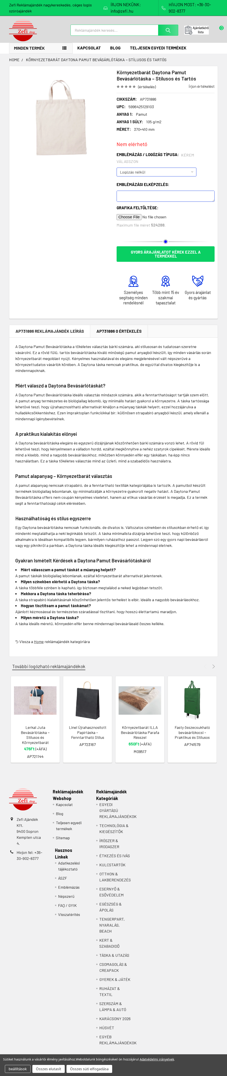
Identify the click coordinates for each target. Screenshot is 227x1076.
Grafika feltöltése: (137, 207)
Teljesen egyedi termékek (158, 47)
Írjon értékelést (202, 86)
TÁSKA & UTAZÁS (114, 955)
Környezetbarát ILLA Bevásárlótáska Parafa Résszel (140, 732)
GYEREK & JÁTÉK (114, 979)
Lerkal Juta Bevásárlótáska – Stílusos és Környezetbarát (35, 735)
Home (39, 641)
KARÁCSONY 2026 (115, 1018)
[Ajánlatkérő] (201, 30)
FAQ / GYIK (67, 905)
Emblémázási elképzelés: (143, 184)
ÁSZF (62, 878)
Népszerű (66, 896)
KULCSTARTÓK (112, 864)
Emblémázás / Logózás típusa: (155, 158)
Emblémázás (69, 887)
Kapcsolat (89, 47)
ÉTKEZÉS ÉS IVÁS (114, 855)
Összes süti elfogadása (89, 1068)
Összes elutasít (48, 1068)
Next (212, 666)
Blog (115, 47)
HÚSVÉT (106, 1027)
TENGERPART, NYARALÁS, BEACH (112, 925)
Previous (205, 666)
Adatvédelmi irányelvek (157, 1059)
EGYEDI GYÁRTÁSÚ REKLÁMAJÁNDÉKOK (118, 810)
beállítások (18, 1068)
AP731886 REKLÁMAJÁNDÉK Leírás (50, 331)
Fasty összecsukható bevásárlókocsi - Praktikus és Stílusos (192, 732)
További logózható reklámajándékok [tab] (48, 666)
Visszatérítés (69, 914)
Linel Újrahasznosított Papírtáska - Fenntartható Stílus (87, 732)
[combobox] (124, 30)
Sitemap (63, 837)
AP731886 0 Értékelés (119, 331)
